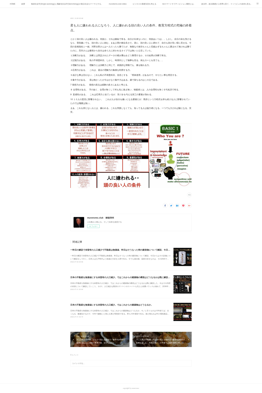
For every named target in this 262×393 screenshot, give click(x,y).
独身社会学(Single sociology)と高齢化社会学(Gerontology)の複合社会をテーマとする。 (67, 3)
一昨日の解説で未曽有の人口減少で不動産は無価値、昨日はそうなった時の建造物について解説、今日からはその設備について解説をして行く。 (139, 249)
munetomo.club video (118, 3)
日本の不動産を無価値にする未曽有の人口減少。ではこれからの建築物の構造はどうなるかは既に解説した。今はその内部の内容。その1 (135, 277)
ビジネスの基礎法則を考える (144, 3)
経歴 (23, 3)
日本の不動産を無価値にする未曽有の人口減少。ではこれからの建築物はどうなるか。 (111, 304)
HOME (12, 3)
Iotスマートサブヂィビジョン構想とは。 (178, 3)
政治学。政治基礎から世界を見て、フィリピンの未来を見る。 (226, 3)
